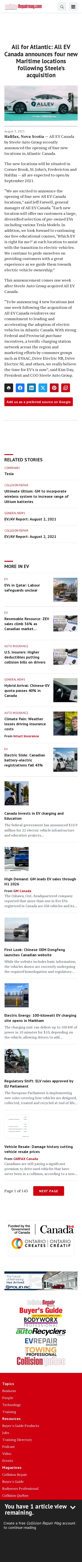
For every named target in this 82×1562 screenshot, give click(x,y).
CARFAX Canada (25, 1159)
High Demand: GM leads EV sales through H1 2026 (40, 881)
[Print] (8, 387)
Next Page (48, 1191)
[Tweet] (42, 387)
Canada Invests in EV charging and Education (34, 816)
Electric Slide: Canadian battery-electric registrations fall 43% (24, 760)
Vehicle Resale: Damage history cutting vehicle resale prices (38, 1149)
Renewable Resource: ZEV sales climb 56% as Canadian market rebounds (26, 623)
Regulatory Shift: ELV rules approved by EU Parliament (38, 1083)
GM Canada (22, 891)
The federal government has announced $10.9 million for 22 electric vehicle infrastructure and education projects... (40, 830)
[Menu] (73, 6)
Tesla (9, 473)
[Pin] (54, 387)
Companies (12, 468)
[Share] (20, 387)
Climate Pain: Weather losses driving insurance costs (25, 724)
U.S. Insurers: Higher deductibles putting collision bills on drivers (24, 657)
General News (14, 513)
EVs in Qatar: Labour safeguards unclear (22, 588)
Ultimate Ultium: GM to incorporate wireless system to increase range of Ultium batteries (36, 496)
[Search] (62, 6)
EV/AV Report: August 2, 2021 (30, 519)
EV (6, 579)
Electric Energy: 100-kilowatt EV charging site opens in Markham (40, 1018)
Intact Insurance (26, 736)
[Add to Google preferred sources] (65, 387)
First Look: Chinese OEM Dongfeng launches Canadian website (34, 952)
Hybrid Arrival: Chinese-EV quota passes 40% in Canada (26, 690)
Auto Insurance (16, 646)
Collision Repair (16, 485)
